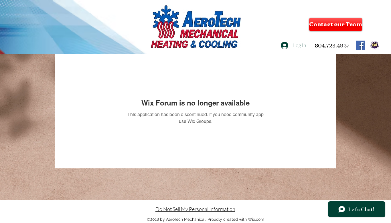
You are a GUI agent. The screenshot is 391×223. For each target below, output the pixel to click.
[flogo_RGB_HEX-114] (360, 45)
